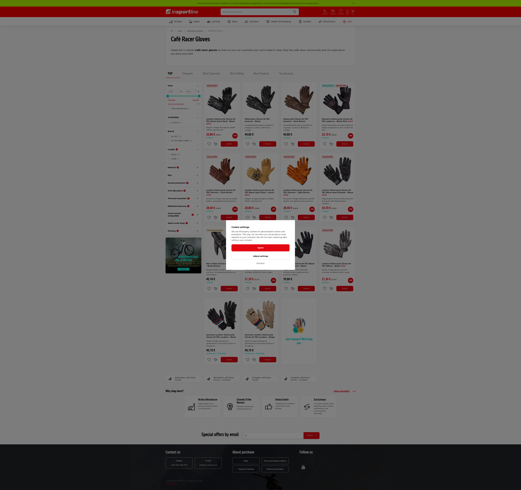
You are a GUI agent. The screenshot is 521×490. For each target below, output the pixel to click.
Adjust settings (260, 256)
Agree (261, 247)
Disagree (260, 263)
